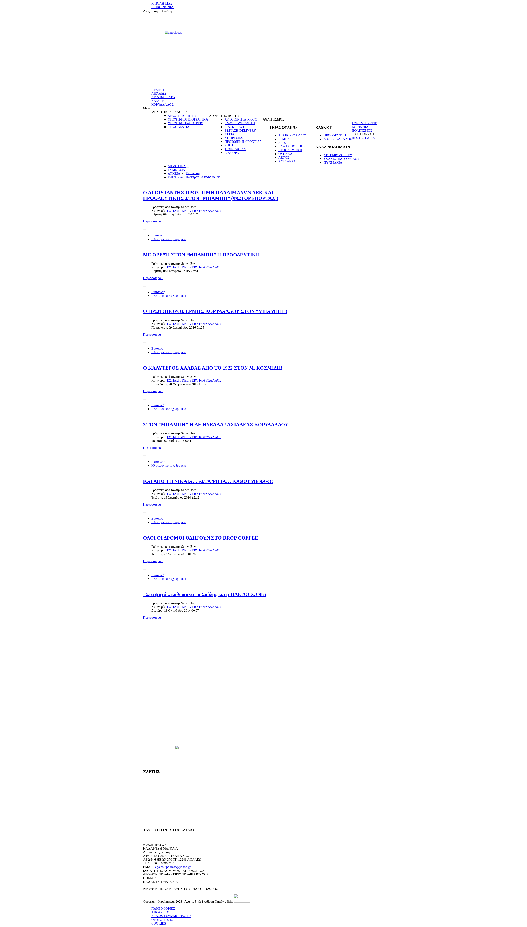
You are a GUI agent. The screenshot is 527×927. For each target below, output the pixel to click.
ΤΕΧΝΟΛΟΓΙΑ (235, 149)
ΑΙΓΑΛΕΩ (158, 93)
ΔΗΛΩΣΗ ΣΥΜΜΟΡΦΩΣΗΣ (171, 916)
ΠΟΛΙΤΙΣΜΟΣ (362, 130)
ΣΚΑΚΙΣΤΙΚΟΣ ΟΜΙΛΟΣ (341, 158)
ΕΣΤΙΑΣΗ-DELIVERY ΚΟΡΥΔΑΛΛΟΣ (194, 210)
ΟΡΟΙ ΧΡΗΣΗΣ (162, 919)
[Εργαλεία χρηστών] (187, 167)
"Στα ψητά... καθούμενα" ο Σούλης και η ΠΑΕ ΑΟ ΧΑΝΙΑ (204, 594)
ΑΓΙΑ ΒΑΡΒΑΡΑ (163, 97)
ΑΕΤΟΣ (283, 157)
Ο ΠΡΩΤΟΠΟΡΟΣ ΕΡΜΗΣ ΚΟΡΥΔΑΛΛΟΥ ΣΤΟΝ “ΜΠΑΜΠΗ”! (215, 311)
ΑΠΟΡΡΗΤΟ (160, 912)
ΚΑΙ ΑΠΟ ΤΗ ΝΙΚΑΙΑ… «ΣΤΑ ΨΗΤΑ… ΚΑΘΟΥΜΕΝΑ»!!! (208, 481)
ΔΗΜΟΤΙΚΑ (177, 166)
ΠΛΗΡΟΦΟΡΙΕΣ (163, 908)
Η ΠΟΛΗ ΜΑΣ (161, 3)
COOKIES (158, 923)
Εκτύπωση (193, 173)
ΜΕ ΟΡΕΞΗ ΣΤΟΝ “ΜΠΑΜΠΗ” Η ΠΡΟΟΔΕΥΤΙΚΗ (201, 255)
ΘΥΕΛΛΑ (285, 154)
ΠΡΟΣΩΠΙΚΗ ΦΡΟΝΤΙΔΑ (243, 141)
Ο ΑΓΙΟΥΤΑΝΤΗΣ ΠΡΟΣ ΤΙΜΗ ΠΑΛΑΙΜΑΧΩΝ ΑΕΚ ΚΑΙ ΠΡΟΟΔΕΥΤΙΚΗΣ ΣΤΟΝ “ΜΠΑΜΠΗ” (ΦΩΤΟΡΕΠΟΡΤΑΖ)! (210, 195)
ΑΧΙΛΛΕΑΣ (287, 161)
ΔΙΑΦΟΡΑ (232, 152)
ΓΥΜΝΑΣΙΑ (176, 170)
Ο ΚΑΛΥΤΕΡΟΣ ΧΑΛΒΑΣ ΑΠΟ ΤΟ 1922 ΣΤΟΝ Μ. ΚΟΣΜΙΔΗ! (212, 368)
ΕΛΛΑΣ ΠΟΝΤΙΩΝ (292, 146)
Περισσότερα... (153, 221)
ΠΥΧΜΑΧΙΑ (333, 162)
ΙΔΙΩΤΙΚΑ (175, 177)
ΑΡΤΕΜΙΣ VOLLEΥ (338, 155)
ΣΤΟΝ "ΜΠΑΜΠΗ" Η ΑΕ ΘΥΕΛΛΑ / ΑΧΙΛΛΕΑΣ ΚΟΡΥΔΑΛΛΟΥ (215, 424)
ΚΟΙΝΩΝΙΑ (360, 127)
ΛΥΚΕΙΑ (174, 173)
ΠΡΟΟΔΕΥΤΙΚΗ (290, 150)
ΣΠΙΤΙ (229, 145)
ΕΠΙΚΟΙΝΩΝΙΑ (162, 7)
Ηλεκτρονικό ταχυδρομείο (203, 177)
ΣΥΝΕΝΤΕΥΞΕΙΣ (364, 123)
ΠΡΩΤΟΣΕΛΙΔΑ (363, 138)
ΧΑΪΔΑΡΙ (158, 101)
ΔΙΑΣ (282, 142)
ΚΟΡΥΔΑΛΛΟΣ (162, 104)
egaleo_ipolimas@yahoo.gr (173, 867)
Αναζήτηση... (151, 11)
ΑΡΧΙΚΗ (157, 89)
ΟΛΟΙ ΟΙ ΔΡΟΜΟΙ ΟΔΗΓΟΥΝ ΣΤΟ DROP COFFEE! (201, 538)
